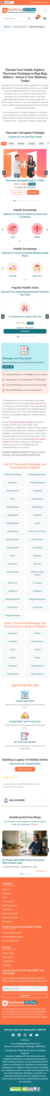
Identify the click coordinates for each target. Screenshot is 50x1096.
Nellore (37, 658)
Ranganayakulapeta (37, 599)
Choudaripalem (12, 491)
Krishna (37, 650)
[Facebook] (13, 1035)
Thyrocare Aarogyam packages (21, 422)
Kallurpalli (37, 515)
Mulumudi (13, 564)
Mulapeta (37, 556)
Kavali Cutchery (12, 539)
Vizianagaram (12, 674)
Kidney (37, 237)
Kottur (12, 556)
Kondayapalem (12, 548)
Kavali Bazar (12, 531)
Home (8, 27)
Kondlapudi (37, 548)
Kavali (37, 523)
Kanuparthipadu (12, 523)
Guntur (12, 650)
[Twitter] (31, 1035)
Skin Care (37, 276)
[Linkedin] (19, 1035)
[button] (4, 173)
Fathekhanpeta (12, 507)
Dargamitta (37, 491)
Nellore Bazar (12, 572)
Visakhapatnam (37, 666)
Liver (13, 237)
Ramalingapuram (12, 599)
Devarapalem (37, 499)
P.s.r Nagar (37, 583)
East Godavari (37, 641)
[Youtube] (37, 1035)
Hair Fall (12, 276)
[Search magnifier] (29, 18)
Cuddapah (12, 641)
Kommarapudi (37, 539)
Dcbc (12, 499)
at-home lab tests (39, 403)
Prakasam (12, 666)
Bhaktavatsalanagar (37, 474)
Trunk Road (37, 607)
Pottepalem (37, 591)
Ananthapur (12, 633)
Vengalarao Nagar (12, 615)
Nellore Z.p (12, 583)
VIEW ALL (34, 824)
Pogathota (12, 591)
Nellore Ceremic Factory (37, 573)
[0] (37, 19)
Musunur (37, 564)
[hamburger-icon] (45, 10)
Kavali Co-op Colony (37, 531)
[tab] (4, 144)
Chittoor (37, 633)
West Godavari (37, 674)
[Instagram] (25, 1035)
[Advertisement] (25, 46)
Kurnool (12, 658)
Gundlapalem (37, 507)
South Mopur (12, 607)
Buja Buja (13, 483)
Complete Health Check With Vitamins (26, 180)
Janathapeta (13, 515)
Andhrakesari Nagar (12, 474)
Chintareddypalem (37, 483)
